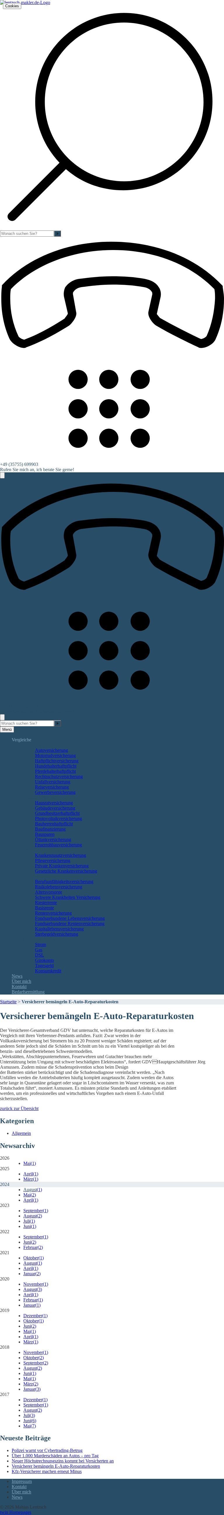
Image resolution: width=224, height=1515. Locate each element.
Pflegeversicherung (52, 860)
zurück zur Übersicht (19, 1108)
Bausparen (45, 834)
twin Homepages (15, 1512)
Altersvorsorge (48, 892)
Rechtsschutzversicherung (59, 776)
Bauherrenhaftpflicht (54, 823)
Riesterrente (46, 902)
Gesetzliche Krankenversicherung (66, 871)
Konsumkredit (48, 970)
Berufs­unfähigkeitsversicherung (64, 881)
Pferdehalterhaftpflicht (55, 771)
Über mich (21, 981)
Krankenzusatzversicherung (60, 855)
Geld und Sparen (39, 939)
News (17, 976)
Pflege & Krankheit (41, 850)
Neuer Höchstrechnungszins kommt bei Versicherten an (63, 1460)
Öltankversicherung (53, 839)
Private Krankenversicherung (62, 865)
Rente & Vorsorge (40, 876)
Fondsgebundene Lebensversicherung (70, 918)
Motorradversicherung (55, 755)
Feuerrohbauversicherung (58, 844)
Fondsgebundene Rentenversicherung (69, 923)
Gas (38, 949)
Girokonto (44, 960)
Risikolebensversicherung (58, 886)
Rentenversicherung (53, 913)
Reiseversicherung (52, 786)
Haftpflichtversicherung (56, 760)
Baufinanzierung (50, 828)
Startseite (8, 1001)
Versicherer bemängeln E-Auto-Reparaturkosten (56, 1466)
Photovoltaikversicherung (58, 818)
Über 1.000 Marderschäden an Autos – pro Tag (55, 1455)
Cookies (12, 6)
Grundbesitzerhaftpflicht (57, 813)
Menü (7, 729)
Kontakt (19, 986)
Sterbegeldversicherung (56, 934)
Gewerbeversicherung (55, 792)
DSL (39, 955)
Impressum (22, 1481)
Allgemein (21, 1133)
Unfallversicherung (52, 781)
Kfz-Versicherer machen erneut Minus (47, 1471)
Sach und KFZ (37, 744)
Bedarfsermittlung (28, 991)
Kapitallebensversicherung (59, 928)
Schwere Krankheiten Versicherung (67, 897)
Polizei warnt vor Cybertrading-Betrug (47, 1450)
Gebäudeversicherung (55, 807)
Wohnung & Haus (40, 797)
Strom (40, 944)
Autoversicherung (51, 750)
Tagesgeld (44, 965)
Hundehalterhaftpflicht (55, 765)
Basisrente (44, 907)
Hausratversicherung (54, 802)
